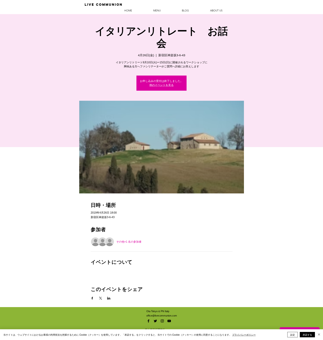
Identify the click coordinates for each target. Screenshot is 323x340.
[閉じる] (319, 334)
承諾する (307, 334)
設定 (292, 334)
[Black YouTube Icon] (169, 321)
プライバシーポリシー (244, 334)
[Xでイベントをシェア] (100, 298)
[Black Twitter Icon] (155, 321)
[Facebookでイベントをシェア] (92, 298)
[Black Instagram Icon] (162, 321)
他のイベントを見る (161, 85)
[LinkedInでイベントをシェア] (108, 298)
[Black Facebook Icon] (148, 321)
